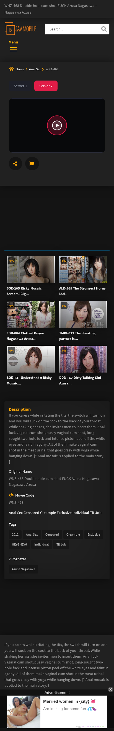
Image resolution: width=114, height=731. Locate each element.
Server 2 (46, 85)
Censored (31, 512)
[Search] (104, 29)
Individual (80, 512)
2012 (15, 534)
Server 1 (20, 85)
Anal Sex (35, 69)
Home (20, 69)
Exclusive (64, 512)
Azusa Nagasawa (23, 569)
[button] (57, 125)
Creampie (48, 512)
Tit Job (96, 512)
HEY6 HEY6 (19, 544)
